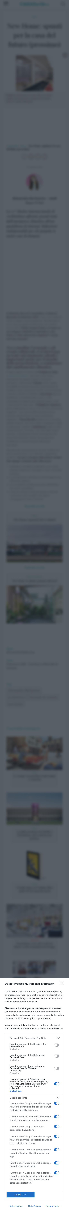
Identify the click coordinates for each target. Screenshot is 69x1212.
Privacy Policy (53, 1206)
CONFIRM (20, 1194)
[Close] (63, 984)
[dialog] (34, 1095)
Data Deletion (16, 1206)
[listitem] (34, 1038)
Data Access (34, 1206)
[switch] (56, 1045)
